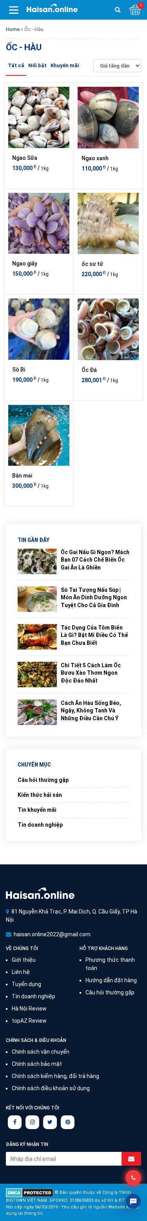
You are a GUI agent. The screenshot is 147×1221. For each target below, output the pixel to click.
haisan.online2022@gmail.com (52, 934)
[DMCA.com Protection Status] (29, 1192)
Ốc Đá (89, 370)
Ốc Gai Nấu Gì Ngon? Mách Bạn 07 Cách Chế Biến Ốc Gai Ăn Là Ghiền (95, 560)
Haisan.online (52, 10)
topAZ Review (29, 1021)
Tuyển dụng (26, 984)
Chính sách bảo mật (37, 1064)
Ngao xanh (95, 158)
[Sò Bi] (38, 329)
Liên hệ (21, 972)
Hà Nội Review (29, 1008)
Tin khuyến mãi (37, 810)
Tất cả (16, 65)
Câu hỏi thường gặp (43, 780)
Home (13, 29)
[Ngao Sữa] (38, 117)
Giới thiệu (24, 960)
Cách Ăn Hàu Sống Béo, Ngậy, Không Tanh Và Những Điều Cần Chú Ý (91, 710)
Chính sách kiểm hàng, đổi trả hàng (55, 1076)
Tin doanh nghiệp (40, 825)
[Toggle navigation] (14, 10)
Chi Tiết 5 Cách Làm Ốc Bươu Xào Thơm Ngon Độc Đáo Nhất (91, 673)
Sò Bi (18, 369)
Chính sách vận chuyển (40, 1052)
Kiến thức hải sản (40, 795)
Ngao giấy (24, 263)
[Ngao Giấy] (38, 223)
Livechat (133, 1201)
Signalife (40, 893)
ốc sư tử (92, 264)
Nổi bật (37, 65)
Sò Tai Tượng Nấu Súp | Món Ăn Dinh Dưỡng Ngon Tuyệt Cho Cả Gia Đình (94, 597)
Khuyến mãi (65, 65)
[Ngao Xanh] (108, 117)
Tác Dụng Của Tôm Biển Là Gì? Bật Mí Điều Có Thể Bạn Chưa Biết (94, 635)
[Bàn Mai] (38, 435)
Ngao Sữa (24, 158)
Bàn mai (22, 475)
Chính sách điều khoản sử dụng (51, 1088)
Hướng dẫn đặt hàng (111, 980)
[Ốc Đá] (108, 329)
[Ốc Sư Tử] (108, 223)
